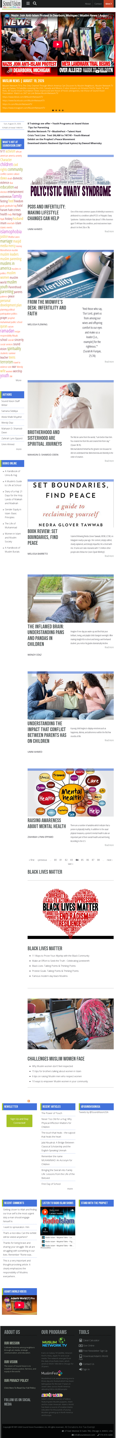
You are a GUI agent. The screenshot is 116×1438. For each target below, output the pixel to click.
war (14, 366)
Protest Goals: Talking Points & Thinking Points (55, 970)
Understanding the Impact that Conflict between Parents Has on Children (47, 732)
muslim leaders (9, 254)
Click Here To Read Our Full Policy (20, 1388)
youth (4, 375)
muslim (15, 250)
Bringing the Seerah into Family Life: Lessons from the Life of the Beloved (58, 1174)
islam (18, 223)
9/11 (2, 151)
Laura (17, 237)
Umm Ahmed (35, 229)
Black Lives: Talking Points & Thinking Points (54, 965)
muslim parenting (11, 258)
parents (18, 292)
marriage (6, 241)
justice (4, 236)
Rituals (15, 335)
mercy (12, 245)
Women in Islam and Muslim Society (13, 537)
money (19, 246)
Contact (98, 3)
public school (16, 322)
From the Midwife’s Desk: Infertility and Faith (47, 308)
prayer (3, 317)
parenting (6, 291)
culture (16, 174)
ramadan (7, 330)
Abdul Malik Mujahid (11, 416)
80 (55, 859)
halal (20, 205)
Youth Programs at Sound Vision (70, 123)
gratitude (9, 206)
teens (12, 357)
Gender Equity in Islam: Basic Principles (13, 513)
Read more (109, 231)
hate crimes (14, 210)
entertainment (15, 191)
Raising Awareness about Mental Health (47, 823)
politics (14, 313)
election (3, 192)
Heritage (17, 214)
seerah (11, 340)
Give (108, 3)
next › (109, 859)
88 (98, 859)
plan (19, 305)
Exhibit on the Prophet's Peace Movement (51, 139)
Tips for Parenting (38, 127)
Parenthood (14, 287)
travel (16, 362)
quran (3, 326)
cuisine (10, 174)
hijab (2, 219)
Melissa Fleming (37, 324)
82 (66, 859)
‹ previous (42, 859)
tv (19, 362)
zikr (11, 376)
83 (71, 859)
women (9, 371)
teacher (4, 357)
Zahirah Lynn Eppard (40, 837)
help (10, 214)
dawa (3, 178)
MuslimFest (58, 131)
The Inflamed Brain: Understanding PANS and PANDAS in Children (46, 635)
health (3, 214)
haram (3, 210)
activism (10, 151)
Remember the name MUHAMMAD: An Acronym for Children (56, 1160)
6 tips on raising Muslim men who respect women (57, 1076)
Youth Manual (82, 135)
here (46, 109)
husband (18, 218)
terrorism (6, 362)
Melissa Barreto (38, 553)
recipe (17, 331)
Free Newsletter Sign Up (95, 1350)
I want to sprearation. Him (16, 1227)
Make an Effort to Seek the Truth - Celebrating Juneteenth (61, 960)
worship (17, 371)
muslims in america (7, 265)
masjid (17, 241)
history (8, 218)
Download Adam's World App (93, 1357)
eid (16, 187)
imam (3, 223)
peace (11, 296)
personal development (8, 303)
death (9, 178)
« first (31, 859)
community (15, 169)
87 (93, 859)
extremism (6, 196)
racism (10, 326)
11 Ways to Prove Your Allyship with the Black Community (60, 955)
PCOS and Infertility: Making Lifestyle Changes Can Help (46, 213)
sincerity (18, 339)
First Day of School (51, 1183)
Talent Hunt (74, 131)
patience (4, 296)
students (4, 353)
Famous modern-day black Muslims (50, 976)
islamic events (6, 227)
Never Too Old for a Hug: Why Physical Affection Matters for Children (56, 1123)
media (4, 245)
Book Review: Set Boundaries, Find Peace (43, 537)
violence (3, 367)
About (88, 3)
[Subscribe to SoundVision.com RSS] (29, 1101)
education (7, 187)
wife (3, 370)
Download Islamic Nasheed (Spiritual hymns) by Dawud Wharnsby (65, 143)
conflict (3, 174)
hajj (15, 206)
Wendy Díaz (35, 654)
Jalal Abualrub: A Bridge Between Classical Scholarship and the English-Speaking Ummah (57, 1146)
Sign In (86, 1369)
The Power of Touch (51, 1113)
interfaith (11, 223)
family (17, 196)
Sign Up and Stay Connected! (19, 1120)
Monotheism (5, 250)
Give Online (88, 1345)
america (12, 155)
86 (87, 859)
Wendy (20, 367)
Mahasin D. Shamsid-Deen (43, 454)
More (18, 380)
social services (6, 344)
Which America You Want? (19, 81)
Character (6, 159)
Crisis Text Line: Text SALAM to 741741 (50, 135)
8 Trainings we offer (39, 123)
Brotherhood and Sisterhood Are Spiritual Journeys (45, 438)
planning (4, 309)
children (6, 164)
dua (11, 183)
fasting (4, 201)
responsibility (6, 335)
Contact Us (88, 1364)
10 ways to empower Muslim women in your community (60, 1081)
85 (82, 859)
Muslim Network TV (39, 131)
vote (10, 367)
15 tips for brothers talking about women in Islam (56, 1071)
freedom (18, 201)
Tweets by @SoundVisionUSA (93, 1112)
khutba (11, 237)
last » (70, 863)
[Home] (12, 4)
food (11, 200)
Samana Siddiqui (9, 411)
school (3, 339)
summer (12, 353)
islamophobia (11, 231)
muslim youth (8, 284)
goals (2, 206)
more (19, 449)
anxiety (19, 155)
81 (61, 859)
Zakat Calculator (90, 1340)
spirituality (14, 348)
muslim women (8, 275)
